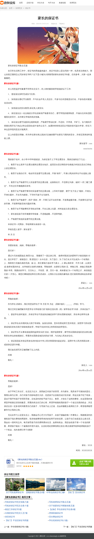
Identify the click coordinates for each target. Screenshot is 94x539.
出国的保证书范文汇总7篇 (16, 513)
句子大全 (51, 3)
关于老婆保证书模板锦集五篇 (62, 506)
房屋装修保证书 (56, 513)
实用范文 (73, 3)
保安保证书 (10, 517)
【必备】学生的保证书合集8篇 (62, 509)
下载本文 (62, 24)
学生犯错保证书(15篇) (58, 520)
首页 (21, 3)
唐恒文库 (42, 536)
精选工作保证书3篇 (13, 509)
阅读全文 (54, 24)
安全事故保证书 (56, 517)
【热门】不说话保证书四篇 (17, 520)
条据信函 (62, 3)
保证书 (27, 8)
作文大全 (40, 3)
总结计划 (30, 3)
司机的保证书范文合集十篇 (17, 506)
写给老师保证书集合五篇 (60, 502)
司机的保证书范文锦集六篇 (17, 502)
